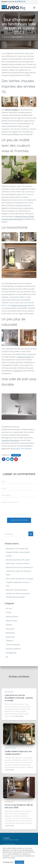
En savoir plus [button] (8, 862)
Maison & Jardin (11, 621)
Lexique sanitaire (12, 616)
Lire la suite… (19, 716)
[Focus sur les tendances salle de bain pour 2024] (19, 787)
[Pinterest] (16, 459)
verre (16, 371)
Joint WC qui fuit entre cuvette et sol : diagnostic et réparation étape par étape (19, 571)
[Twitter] (8, 459)
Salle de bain (10, 637)
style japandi (14, 297)
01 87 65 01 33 (19, 1)
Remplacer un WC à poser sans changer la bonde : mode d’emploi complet (18, 552)
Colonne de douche (13, 645)
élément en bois (24, 357)
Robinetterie (10, 633)
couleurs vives (22, 200)
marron (14, 123)
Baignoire (9, 641)
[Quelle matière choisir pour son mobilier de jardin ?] (19, 734)
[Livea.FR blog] (14, 7)
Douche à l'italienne (13, 649)
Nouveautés (16, 455)
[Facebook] (3, 459)
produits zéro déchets (23, 449)
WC (7, 657)
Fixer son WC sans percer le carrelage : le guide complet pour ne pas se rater (19, 582)
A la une (9, 608)
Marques (9, 625)
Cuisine (8, 612)
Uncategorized (11, 653)
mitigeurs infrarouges (10, 440)
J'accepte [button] (19, 862)
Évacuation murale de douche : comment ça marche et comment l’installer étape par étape (18, 593)
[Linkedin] (12, 459)
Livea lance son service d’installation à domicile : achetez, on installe (19, 698)
